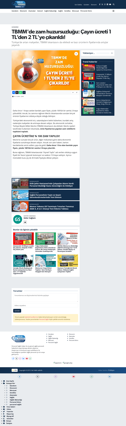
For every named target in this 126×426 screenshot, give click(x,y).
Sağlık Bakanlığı (50, 11)
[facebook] (19, 376)
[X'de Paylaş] (17, 92)
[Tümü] (112, 53)
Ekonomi (23, 11)
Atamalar (32, 11)
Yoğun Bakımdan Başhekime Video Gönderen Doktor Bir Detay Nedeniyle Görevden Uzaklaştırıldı (45, 248)
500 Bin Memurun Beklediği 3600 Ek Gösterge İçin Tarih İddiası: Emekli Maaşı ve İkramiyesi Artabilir (67, 248)
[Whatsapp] (30, 358)
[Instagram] (19, 358)
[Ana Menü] (113, 11)
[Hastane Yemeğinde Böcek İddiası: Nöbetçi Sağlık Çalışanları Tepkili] (67, 260)
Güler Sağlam (30, 218)
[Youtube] (26, 358)
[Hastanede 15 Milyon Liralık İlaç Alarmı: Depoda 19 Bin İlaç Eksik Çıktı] (23, 238)
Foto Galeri (10, 407)
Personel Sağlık (44, 319)
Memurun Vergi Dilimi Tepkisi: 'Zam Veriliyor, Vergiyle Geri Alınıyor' (43, 270)
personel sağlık (15, 404)
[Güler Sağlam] (17, 219)
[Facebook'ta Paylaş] (13, 92)
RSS (15, 370)
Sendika (67, 11)
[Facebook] (13, 358)
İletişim (9, 423)
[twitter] (37, 376)
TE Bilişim (111, 370)
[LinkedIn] (23, 358)
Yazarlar (9, 411)
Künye (8, 421)
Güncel (40, 11)
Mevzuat (75, 11)
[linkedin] (109, 376)
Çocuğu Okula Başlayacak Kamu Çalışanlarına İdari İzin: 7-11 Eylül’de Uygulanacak (22, 270)
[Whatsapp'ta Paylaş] (20, 92)
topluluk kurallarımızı (32, 317)
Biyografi (10, 416)
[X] (16, 358)
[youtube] (73, 376)
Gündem (15, 11)
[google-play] (67, 363)
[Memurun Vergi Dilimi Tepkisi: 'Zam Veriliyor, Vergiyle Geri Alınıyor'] (45, 260)
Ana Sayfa (10, 381)
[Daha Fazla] (24, 92)
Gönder (17, 311)
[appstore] (57, 363)
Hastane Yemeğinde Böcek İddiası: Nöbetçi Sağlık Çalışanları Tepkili (67, 270)
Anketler (9, 419)
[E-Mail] (25, 222)
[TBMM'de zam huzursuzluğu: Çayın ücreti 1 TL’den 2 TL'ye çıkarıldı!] (46, 70)
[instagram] (55, 376)
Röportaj (9, 414)
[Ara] (113, 4)
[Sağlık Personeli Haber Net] (18, 4)
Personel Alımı (86, 11)
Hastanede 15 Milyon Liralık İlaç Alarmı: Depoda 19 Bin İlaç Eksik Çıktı (23, 247)
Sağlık (60, 11)
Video (8, 409)
